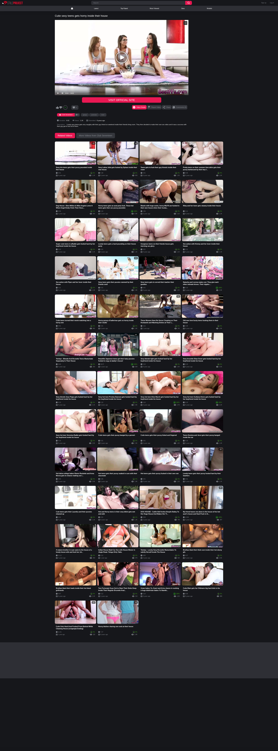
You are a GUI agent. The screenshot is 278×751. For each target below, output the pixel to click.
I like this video (57, 107)
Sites (183, 8)
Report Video (156, 107)
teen (102, 115)
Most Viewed (154, 8)
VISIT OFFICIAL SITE (121, 100)
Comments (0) (181, 107)
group (85, 115)
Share (168, 107)
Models (209, 8)
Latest (96, 8)
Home (72, 8)
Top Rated (124, 8)
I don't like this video (60, 107)
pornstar (94, 115)
